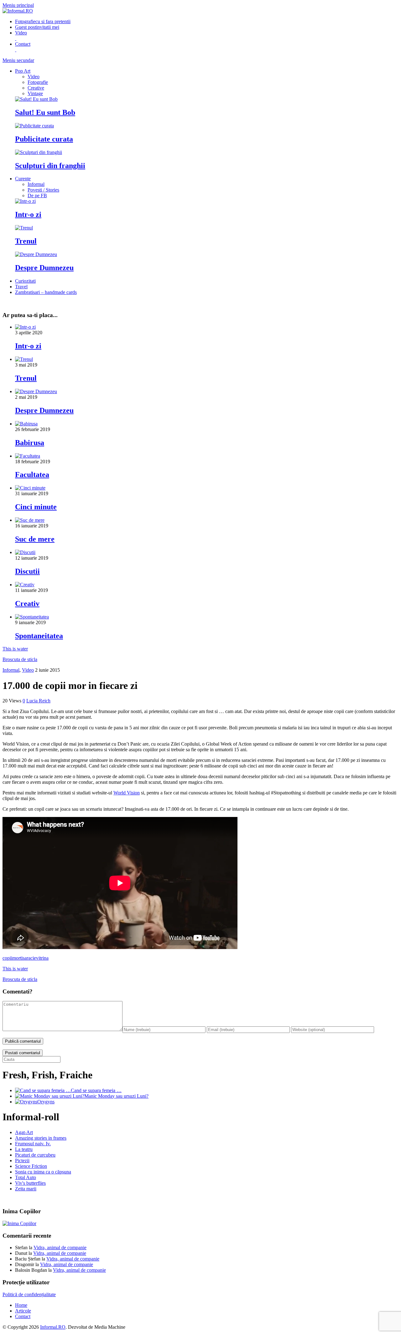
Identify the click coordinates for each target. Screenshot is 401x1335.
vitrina (42, 958)
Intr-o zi (28, 214)
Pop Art (22, 71)
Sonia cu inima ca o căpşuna (43, 1171)
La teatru (24, 1149)
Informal (36, 184)
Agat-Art (24, 1132)
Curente (23, 178)
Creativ (27, 603)
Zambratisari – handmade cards (46, 292)
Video (33, 76)
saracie (29, 958)
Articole (23, 1310)
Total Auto (25, 1177)
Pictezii (22, 1160)
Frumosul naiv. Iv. (33, 1143)
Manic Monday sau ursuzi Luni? (116, 1096)
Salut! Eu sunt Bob (45, 112)
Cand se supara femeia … (96, 1090)
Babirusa (29, 443)
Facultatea (32, 474)
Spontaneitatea (39, 636)
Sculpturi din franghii (50, 166)
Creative (36, 87)
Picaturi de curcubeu (35, 1155)
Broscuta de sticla (20, 659)
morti (17, 958)
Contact (22, 1316)
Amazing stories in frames (40, 1138)
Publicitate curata (44, 139)
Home (21, 1305)
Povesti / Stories (43, 190)
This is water (15, 648)
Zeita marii (25, 1188)
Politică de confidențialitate (29, 1294)
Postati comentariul (22, 1052)
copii (7, 958)
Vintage (35, 93)
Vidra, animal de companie (60, 1247)
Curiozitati (25, 281)
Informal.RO (52, 1327)
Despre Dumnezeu (44, 268)
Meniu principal (18, 5)
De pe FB (37, 195)
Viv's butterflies (30, 1183)
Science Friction (31, 1166)
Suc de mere (35, 539)
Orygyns (46, 1101)
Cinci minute (36, 507)
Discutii (27, 571)
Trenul (26, 241)
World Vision (126, 792)
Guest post (37, 27)
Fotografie (42, 21)
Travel (21, 286)
